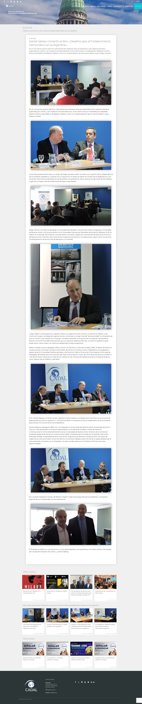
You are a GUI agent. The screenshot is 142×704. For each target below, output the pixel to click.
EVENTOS (93, 6)
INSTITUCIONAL (76, 6)
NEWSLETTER (129, 6)
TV (123, 6)
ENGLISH (138, 1)
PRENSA (110, 6)
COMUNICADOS (117, 6)
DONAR (138, 6)
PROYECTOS (86, 6)
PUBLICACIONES (101, 6)
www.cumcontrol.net (3, 678)
